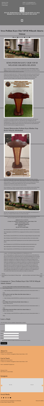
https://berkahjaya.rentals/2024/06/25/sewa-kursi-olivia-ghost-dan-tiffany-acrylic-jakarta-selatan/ (21, 238)
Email (2, 335)
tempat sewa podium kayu (29, 270)
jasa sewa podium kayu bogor (28, 259)
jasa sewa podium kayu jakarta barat (31, 262)
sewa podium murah (7, 270)
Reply (4, 292)
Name (2, 333)
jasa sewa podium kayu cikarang (19, 260)
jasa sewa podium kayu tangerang (19, 266)
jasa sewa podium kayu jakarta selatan (23, 263)
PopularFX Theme (10, 402)
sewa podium (20, 269)
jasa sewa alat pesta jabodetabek (27, 256)
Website (2, 338)
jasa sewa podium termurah (31, 266)
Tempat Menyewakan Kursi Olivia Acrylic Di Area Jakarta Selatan (16, 309)
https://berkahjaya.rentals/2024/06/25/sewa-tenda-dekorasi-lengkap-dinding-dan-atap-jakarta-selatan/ (22, 235)
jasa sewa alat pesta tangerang (21, 257)
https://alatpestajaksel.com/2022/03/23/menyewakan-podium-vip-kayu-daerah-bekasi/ (19, 246)
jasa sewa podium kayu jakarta (19, 262)
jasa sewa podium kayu (31, 257)
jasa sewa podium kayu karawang (28, 265)
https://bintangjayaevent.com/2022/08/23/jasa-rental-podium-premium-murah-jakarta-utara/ (20, 244)
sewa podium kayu (26, 269)
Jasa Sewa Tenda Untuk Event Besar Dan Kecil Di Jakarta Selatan (16, 286)
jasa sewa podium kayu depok (30, 260)
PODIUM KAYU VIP (27, 253)
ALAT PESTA (10, 253)
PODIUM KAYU (19, 253)
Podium (14, 253)
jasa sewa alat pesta (7, 256)
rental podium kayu (14, 269)
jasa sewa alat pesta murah (11, 257)
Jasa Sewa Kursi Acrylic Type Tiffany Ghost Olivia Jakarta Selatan (16, 294)
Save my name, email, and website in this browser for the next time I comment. (16, 340)
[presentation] (1, 385)
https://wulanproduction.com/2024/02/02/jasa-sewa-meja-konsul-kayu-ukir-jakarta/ (19, 248)
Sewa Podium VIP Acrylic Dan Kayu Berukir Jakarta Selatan (15, 301)
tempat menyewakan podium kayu (17, 270)
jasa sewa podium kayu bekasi (17, 259)
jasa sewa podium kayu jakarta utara (15, 265)
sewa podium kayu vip (34, 269)
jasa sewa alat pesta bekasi (16, 256)
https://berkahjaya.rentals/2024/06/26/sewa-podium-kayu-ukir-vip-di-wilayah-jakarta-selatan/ (21, 290)
